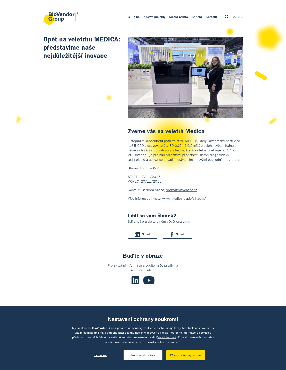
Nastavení (100, 355)
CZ (233, 17)
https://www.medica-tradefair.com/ (178, 198)
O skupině (132, 17)
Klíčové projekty (155, 17)
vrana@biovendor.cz (181, 190)
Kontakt (211, 17)
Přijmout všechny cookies (185, 355)
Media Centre (178, 17)
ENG (240, 17)
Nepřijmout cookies (143, 355)
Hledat (227, 16)
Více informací (166, 337)
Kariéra (197, 17)
